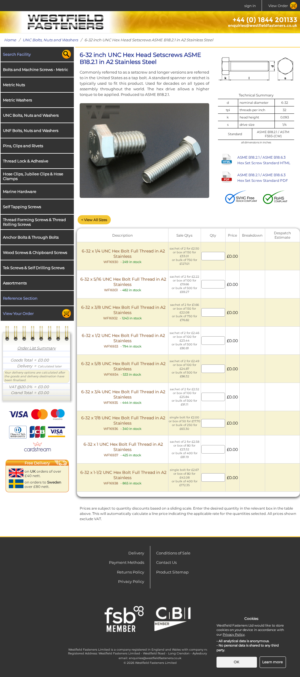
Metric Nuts (14, 84)
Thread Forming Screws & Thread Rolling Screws (34, 222)
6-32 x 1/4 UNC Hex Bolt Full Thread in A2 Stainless (123, 256)
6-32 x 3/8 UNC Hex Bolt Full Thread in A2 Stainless (123, 312)
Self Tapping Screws (22, 206)
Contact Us (166, 562)
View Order (278, 6)
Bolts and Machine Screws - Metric (35, 69)
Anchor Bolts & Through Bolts (31, 237)
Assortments (15, 283)
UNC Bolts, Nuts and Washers (50, 40)
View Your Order (18, 313)
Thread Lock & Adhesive (25, 161)
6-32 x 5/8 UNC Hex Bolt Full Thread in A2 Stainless (123, 368)
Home (10, 40)
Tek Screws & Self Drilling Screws (33, 267)
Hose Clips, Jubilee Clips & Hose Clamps (33, 176)
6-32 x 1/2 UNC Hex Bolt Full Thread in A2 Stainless (123, 340)
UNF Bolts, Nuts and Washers (30, 130)
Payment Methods (126, 562)
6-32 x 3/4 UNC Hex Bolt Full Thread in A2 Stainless (123, 397)
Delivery (136, 553)
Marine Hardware (19, 191)
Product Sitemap (172, 572)
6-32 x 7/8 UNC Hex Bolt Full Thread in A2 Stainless (123, 423)
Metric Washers (17, 100)
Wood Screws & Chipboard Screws (35, 252)
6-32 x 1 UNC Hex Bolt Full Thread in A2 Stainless (123, 449)
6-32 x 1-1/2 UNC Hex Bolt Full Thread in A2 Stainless (123, 477)
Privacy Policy (131, 581)
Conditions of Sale (173, 553)
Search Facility (17, 54)
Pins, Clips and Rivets (23, 145)
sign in (250, 6)
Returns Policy (130, 572)
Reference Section (20, 298)
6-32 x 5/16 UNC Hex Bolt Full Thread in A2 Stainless (123, 284)
